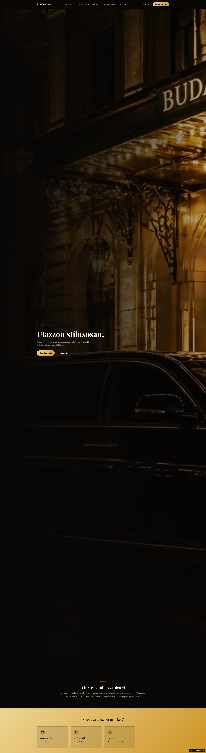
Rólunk (96, 4)
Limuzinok (79, 4)
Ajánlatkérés (162, 4)
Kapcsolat (124, 4)
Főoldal (68, 4)
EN (149, 4)
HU (145, 4)
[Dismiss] (203, 750)
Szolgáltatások (109, 4)
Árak (88, 4)
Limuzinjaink (64, 353)
